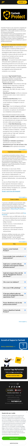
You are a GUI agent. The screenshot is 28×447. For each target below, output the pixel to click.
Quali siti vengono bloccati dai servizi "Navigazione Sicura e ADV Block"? (13, 274)
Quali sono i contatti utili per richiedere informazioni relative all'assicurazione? (13, 265)
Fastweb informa (13, 383)
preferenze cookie (13, 397)
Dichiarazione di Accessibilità (13, 399)
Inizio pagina (23, 149)
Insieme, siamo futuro (13, 392)
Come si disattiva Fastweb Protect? (11, 311)
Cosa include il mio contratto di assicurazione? (13, 257)
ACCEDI (21, 2)
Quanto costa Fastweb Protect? (10, 250)
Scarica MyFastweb (13, 375)
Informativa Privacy (10, 395)
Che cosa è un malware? (11, 282)
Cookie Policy (18, 395)
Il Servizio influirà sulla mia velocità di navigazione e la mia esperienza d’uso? (13, 295)
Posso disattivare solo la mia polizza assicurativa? (12, 303)
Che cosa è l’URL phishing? (11, 288)
